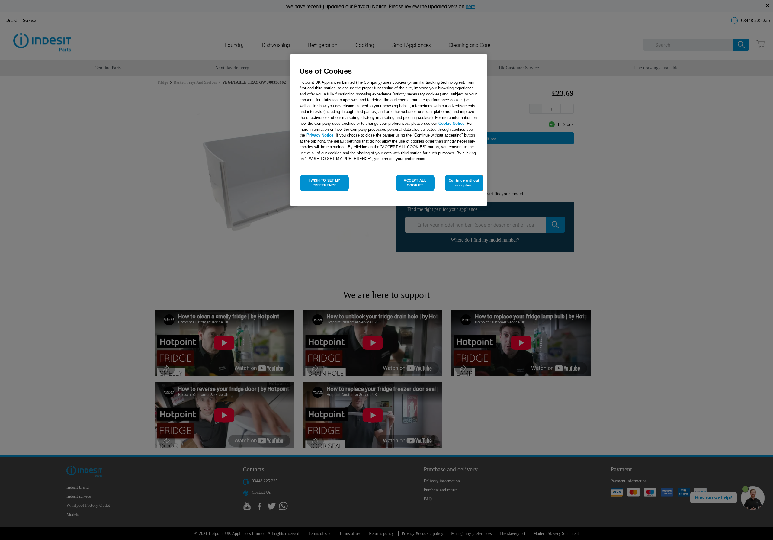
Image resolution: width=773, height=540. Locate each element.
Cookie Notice (451, 123)
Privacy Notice (319, 135)
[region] (388, 130)
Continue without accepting (464, 182)
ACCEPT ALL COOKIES (415, 182)
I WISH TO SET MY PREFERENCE (324, 182)
